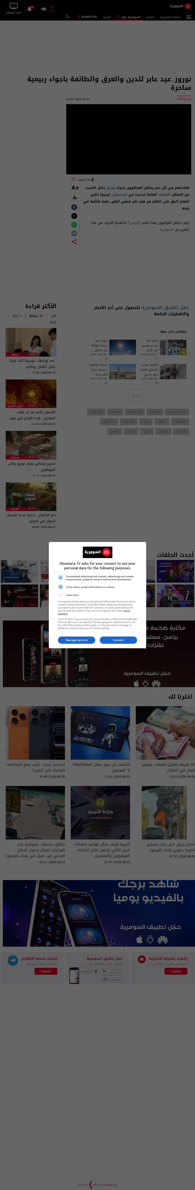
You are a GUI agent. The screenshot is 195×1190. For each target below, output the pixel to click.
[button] (97, 595)
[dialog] (97, 595)
